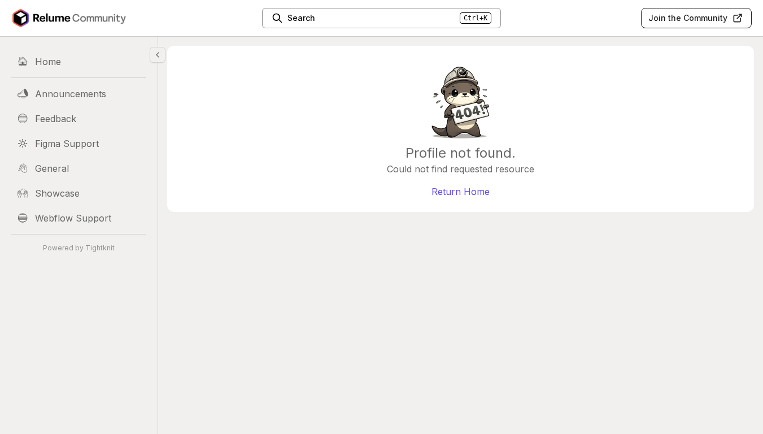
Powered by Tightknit (79, 248)
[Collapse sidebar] (157, 55)
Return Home (460, 191)
